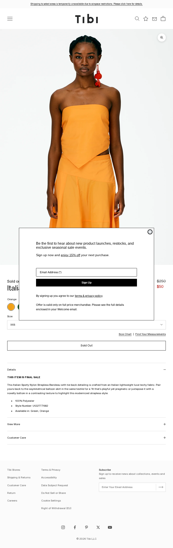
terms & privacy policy (88, 295)
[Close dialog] (150, 232)
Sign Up (86, 282)
